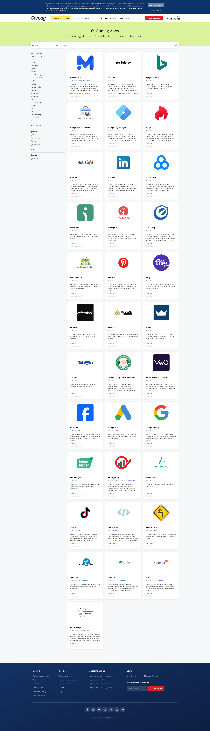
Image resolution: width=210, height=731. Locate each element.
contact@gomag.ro (152, 676)
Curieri (33, 69)
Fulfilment (34, 81)
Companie (109, 18)
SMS (32, 112)
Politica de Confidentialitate (68, 680)
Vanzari (33, 121)
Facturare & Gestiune (38, 78)
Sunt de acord (155, 5)
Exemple (36, 684)
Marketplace (35, 90)
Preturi (99, 18)
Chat (32, 59)
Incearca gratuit (154, 18)
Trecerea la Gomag (39, 692)
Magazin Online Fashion (97, 680)
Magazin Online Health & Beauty (100, 684)
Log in (139, 18)
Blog (60, 692)
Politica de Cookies (66, 684)
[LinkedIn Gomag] (122, 709)
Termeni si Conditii (65, 676)
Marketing (34, 84)
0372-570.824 (173, 19)
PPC (32, 99)
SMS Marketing (36, 115)
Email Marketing (36, 75)
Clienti (33, 62)
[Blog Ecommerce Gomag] (111, 709)
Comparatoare (35, 66)
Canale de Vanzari (37, 56)
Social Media (35, 118)
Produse (33, 105)
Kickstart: (60, 18)
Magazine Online (38, 688)
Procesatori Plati (36, 102)
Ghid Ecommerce (39, 696)
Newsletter (34, 93)
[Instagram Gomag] (93, 709)
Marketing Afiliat (36, 87)
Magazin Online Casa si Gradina (100, 676)
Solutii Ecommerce (82, 18)
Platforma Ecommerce (41, 676)
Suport (61, 688)
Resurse (123, 18)
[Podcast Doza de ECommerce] (105, 709)
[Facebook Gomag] (87, 709)
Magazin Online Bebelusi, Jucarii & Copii (102, 688)
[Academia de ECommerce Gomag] (117, 709)
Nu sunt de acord (156, 10)
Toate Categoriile (36, 53)
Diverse (33, 72)
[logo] (38, 18)
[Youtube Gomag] (99, 709)
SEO (32, 109)
